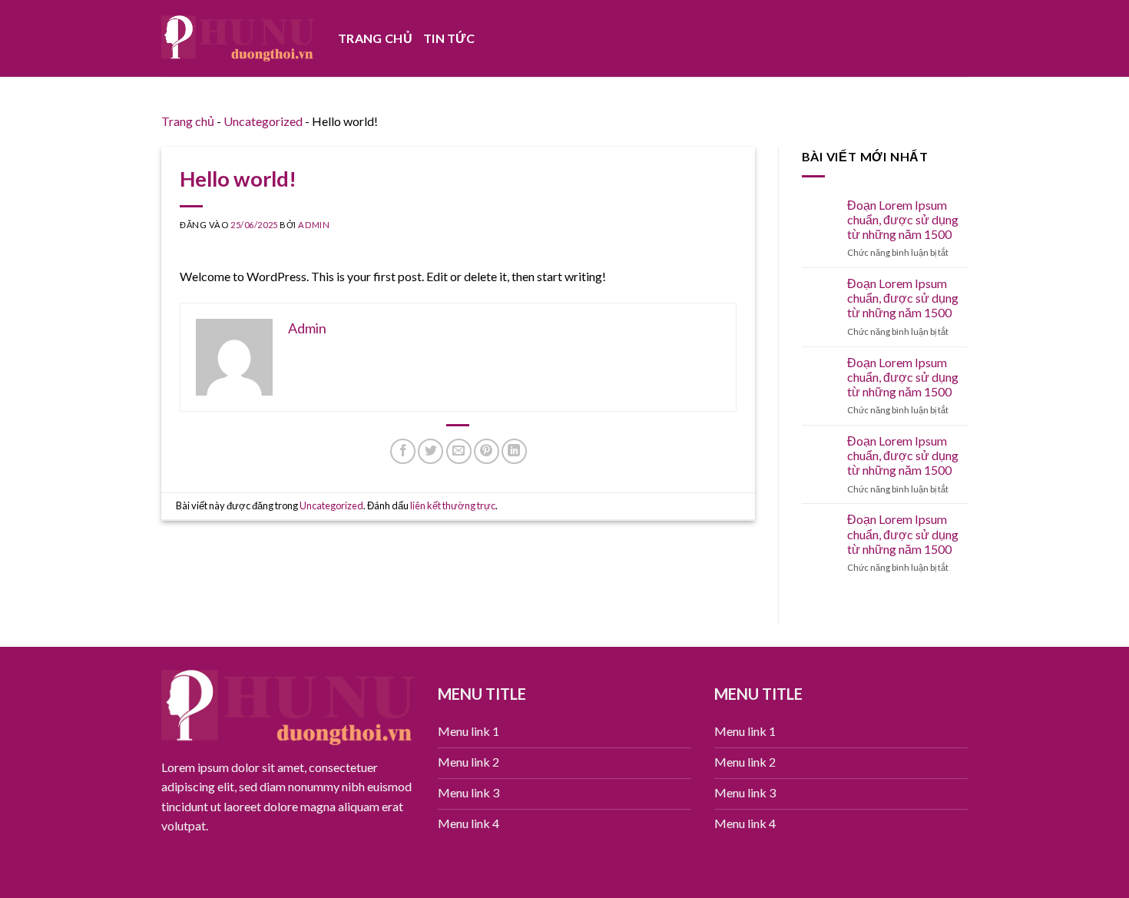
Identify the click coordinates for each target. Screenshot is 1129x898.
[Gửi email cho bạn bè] (459, 451)
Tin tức (449, 38)
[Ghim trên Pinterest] (486, 451)
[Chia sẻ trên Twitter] (430, 451)
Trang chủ (375, 38)
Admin (313, 225)
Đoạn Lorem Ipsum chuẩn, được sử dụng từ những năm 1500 (902, 219)
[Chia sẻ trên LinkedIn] (514, 451)
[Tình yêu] (238, 38)
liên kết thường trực (452, 505)
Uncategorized (263, 121)
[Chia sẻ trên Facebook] (403, 451)
